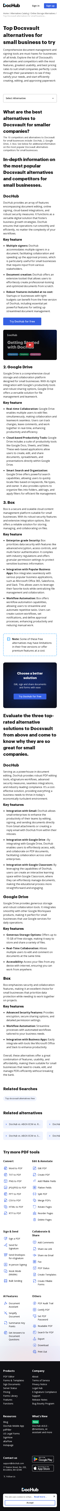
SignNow (7, 1437)
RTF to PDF (15, 1213)
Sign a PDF (14, 1238)
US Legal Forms (11, 1433)
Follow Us (10, 1476)
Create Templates (47, 1274)
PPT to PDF (15, 1194)
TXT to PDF (15, 1174)
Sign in (36, 5)
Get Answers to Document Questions (17, 1336)
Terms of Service (41, 1380)
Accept (30, 1503)
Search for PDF (46, 1332)
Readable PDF (45, 1325)
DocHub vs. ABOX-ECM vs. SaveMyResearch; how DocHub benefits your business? (26, 1135)
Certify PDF (44, 1309)
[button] (30, 345)
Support (36, 1395)
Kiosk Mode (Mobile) (15, 1273)
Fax (39, 1261)
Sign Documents (11, 1384)
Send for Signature (14, 1247)
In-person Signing (18, 1264)
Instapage (8, 1445)
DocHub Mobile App (13, 1425)
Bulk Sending (15, 1280)
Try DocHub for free (22, 321)
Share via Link (45, 1248)
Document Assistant (14, 1305)
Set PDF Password (43, 1318)
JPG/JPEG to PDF (17, 1187)
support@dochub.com (13, 1463)
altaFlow (7, 1441)
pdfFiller (7, 1429)
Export (41, 1338)
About (35, 1376)
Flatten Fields (45, 1187)
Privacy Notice (39, 1384)
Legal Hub (37, 1388)
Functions (8, 1403)
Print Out (42, 1351)
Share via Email (45, 1255)
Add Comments (46, 1242)
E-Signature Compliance (44, 1391)
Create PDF (44, 1174)
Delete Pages (45, 1219)
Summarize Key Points (17, 1324)
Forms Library (10, 1395)
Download (43, 1345)
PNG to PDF (15, 1181)
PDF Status (43, 1268)
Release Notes (39, 1399)
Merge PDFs (44, 1200)
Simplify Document (14, 1315)
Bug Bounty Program (43, 1403)
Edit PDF (42, 1168)
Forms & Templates (13, 1380)
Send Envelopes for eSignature (17, 1256)
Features (7, 1399)
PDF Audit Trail (45, 1303)
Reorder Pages (45, 1213)
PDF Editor (8, 1376)
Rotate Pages (45, 1206)
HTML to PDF (16, 1206)
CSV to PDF (15, 1200)
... (39, 1496)
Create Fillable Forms (45, 1282)
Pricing (6, 1391)
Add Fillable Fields (47, 1181)
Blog (5, 1421)
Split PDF (42, 1194)
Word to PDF (15, 1168)
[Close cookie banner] (54, 1496)
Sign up (50, 5)
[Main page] (11, 6)
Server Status (10, 1388)
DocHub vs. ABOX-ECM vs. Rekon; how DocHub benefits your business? (26, 1124)
